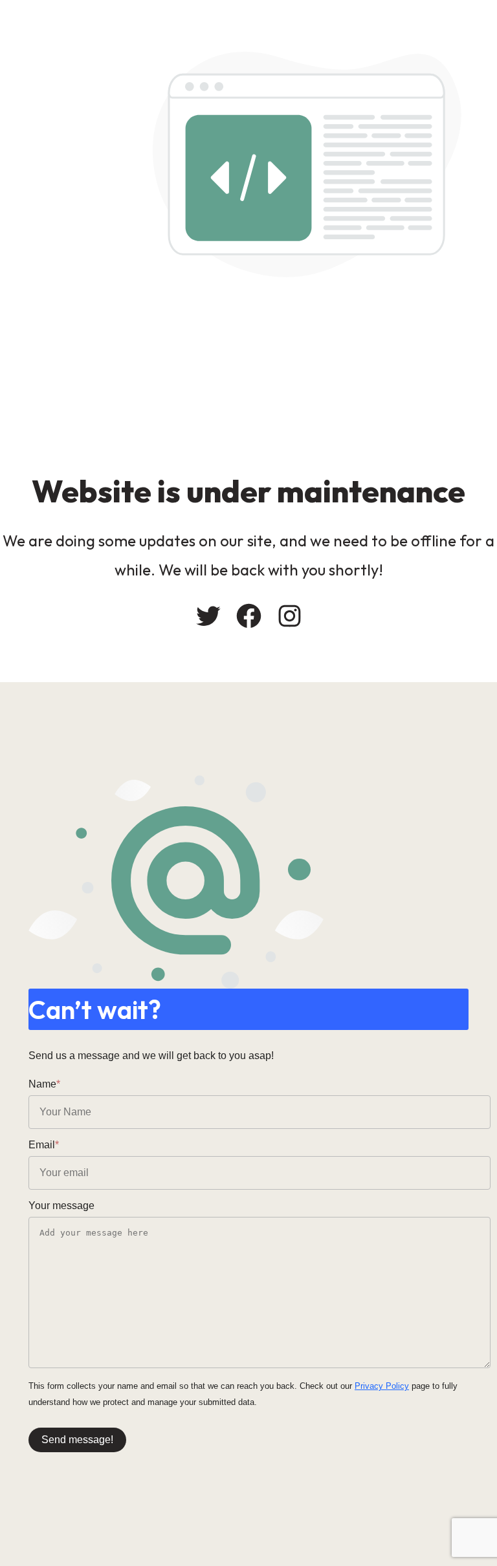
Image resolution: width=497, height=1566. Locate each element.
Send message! (77, 1439)
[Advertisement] (248, 374)
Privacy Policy (382, 1386)
